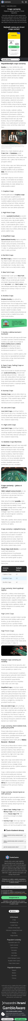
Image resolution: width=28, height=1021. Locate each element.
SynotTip (14, 975)
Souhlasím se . (15, 893)
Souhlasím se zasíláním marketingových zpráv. (14, 892)
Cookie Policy (14, 925)
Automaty (14, 953)
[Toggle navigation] (26, 2)
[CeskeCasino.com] (7, 2)
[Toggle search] (23, 2)
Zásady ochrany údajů (14, 928)
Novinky (14, 933)
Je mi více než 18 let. (8, 890)
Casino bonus (14, 947)
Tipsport (14, 970)
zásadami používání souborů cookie (18, 893)
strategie (4, 510)
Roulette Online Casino (14, 961)
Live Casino (14, 955)
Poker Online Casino (14, 963)
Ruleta (24, 740)
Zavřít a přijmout (20, 1019)
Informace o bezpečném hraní (14, 930)
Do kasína (14, 47)
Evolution (14, 153)
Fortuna (14, 978)
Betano (14, 973)
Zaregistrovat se (14, 897)
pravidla (18, 501)
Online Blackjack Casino (14, 958)
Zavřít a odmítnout (7, 1019)
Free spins (14, 950)
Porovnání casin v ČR (14, 942)
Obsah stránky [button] (6, 59)
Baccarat (4, 742)
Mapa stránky (14, 935)
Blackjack (12, 742)
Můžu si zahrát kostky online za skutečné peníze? (14, 841)
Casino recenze (14, 945)
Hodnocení (14, 50)
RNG (2, 172)
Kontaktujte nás (14, 922)
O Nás (14, 920)
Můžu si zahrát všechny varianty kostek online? (13, 835)
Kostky (3, 67)
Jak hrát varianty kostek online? (11, 847)
